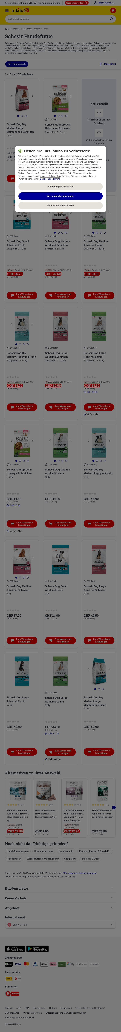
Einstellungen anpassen (60, 186)
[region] (60, 179)
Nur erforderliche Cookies (60, 205)
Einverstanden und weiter (60, 196)
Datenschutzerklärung (50, 179)
